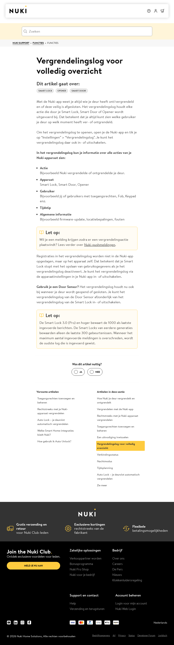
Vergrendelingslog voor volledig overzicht (116, 446)
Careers (117, 564)
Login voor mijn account (131, 603)
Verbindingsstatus (107, 454)
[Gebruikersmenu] (155, 11)
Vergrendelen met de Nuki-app (115, 409)
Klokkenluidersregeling (127, 580)
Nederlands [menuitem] (160, 622)
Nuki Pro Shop (79, 569)
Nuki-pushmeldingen (99, 244)
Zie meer (102, 485)
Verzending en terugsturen (87, 608)
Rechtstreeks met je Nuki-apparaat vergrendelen (52, 411)
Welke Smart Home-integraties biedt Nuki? (55, 432)
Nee (97, 372)
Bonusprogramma (81, 564)
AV (114, 635)
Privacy (122, 635)
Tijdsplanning (105, 468)
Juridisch (162, 635)
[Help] (148, 11)
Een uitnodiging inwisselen (112, 437)
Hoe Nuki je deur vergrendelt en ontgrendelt (116, 400)
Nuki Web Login (125, 608)
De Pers (117, 569)
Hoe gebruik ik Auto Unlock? (54, 441)
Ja (81, 372)
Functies (38, 43)
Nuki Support (21, 43)
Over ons (118, 558)
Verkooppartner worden (85, 558)
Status (131, 635)
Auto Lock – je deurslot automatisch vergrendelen (52, 422)
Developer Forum (146, 635)
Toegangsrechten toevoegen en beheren (56, 400)
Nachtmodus (104, 461)
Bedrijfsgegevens (101, 635)
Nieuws (117, 574)
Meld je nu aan (33, 565)
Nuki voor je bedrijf (82, 574)
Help (73, 603)
